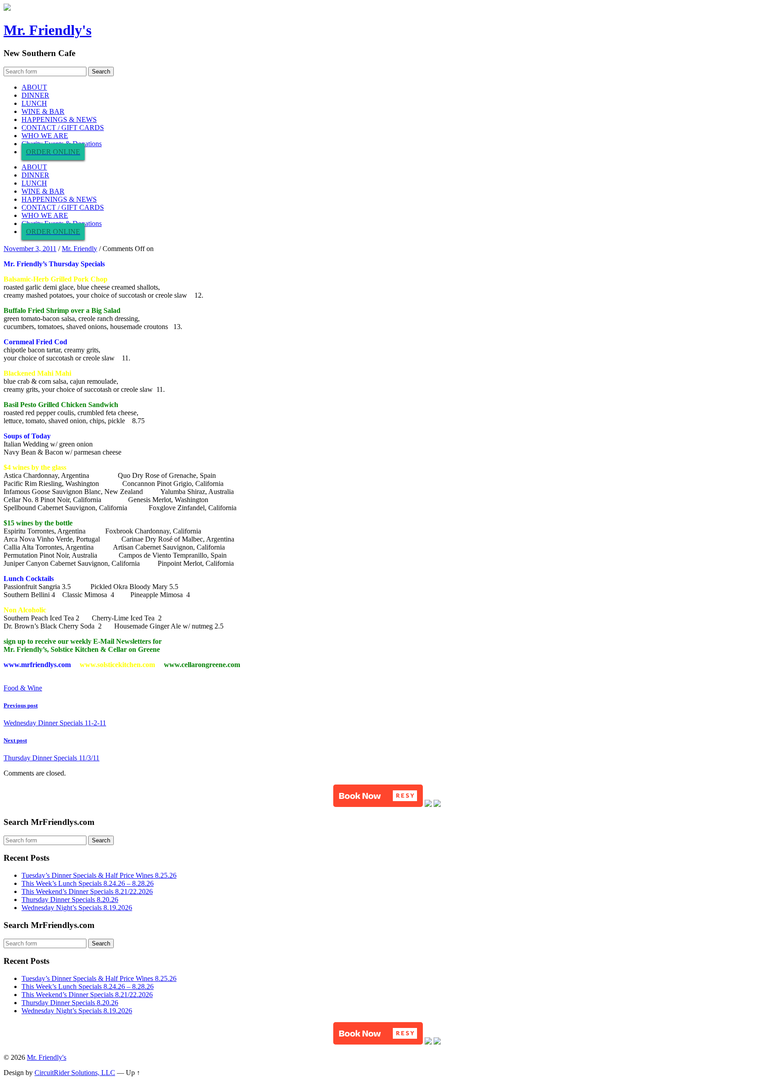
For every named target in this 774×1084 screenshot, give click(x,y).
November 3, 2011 (30, 248)
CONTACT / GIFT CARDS (63, 127)
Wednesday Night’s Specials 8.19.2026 (77, 907)
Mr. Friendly (79, 248)
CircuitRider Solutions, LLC (74, 1072)
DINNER (35, 95)
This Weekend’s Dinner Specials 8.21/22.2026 (87, 891)
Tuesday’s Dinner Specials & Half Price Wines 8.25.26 (99, 875)
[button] (378, 796)
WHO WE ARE (45, 135)
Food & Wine (23, 688)
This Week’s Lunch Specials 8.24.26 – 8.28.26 (88, 883)
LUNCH (34, 103)
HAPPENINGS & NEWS (59, 119)
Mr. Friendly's (47, 30)
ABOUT (34, 87)
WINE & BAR (43, 111)
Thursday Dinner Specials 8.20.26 (70, 899)
